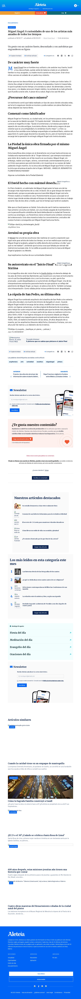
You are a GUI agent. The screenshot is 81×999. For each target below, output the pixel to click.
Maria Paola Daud (49, 38)
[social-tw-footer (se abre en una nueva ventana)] (42, 986)
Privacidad (67, 992)
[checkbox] (10, 404)
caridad (12, 727)
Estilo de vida (12, 963)
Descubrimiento (13, 23)
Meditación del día (21, 639)
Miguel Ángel (18, 67)
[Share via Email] (69, 55)
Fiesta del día (18, 632)
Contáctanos (58, 992)
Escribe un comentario (40, 478)
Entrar (47, 470)
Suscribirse (41, 974)
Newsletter (33, 958)
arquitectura (13, 362)
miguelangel (50, 362)
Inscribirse (14, 410)
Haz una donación (27, 992)
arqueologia (13, 846)
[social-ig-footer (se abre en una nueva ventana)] (46, 986)
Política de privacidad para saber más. (53, 681)
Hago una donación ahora (21, 439)
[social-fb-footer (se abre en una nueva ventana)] (39, 986)
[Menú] (14, 6)
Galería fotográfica (63, 181)
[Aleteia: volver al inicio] (40, 4)
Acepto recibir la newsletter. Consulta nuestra (31, 404)
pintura (59, 362)
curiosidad (30, 362)
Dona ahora (39, 13)
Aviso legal (49, 992)
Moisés (12, 238)
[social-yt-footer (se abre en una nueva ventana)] (35, 986)
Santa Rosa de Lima (47, 9)
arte (22, 362)
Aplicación (33, 960)
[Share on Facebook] (58, 55)
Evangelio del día (20, 647)
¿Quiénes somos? (39, 992)
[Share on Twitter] (65, 55)
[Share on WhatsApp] (72, 55)
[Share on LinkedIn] (61, 55)
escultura (40, 362)
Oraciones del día (20, 654)
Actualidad (11, 958)
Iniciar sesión (41, 979)
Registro (17, 13)
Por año (54, 958)
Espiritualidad (12, 960)
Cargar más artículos (40, 547)
